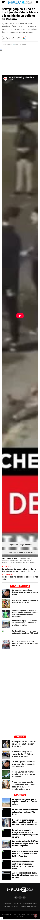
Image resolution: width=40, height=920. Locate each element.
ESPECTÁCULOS (16, 561)
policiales (27, 561)
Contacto (17, 903)
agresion (22, 559)
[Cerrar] (1, 918)
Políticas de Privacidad (29, 906)
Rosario (5, 563)
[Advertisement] (20, 673)
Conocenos (7, 903)
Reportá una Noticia (11, 906)
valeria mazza (29, 563)
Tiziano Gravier (16, 563)
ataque (30, 559)
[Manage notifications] (35, 916)
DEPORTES (6, 561)
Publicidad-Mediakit (30, 903)
